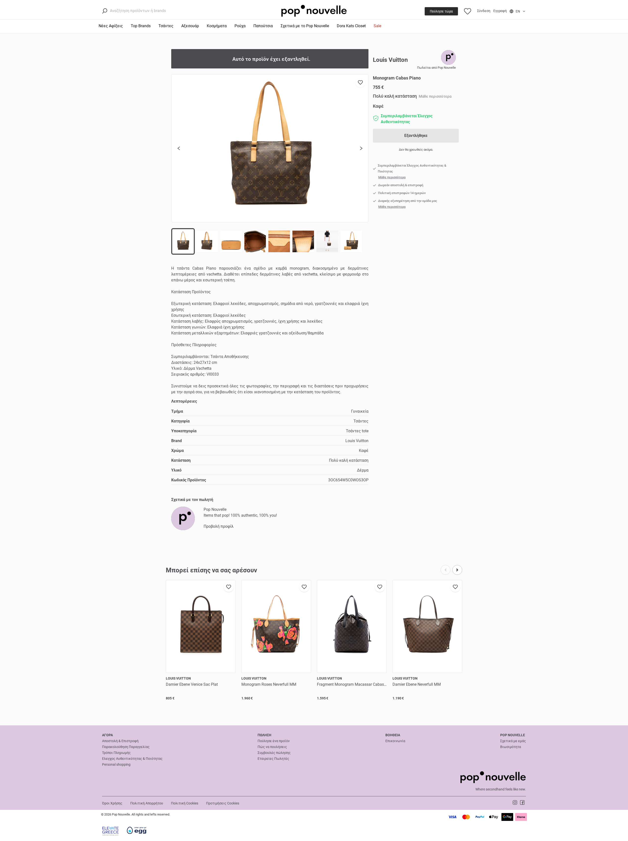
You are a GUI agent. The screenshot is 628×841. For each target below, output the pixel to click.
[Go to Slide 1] (183, 241)
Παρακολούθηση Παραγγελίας (126, 747)
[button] (269, 148)
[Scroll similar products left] (445, 570)
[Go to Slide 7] (327, 241)
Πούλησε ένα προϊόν (274, 741)
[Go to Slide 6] (303, 241)
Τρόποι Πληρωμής (116, 753)
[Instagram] (515, 802)
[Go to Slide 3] (231, 241)
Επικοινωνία (395, 741)
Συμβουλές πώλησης (274, 753)
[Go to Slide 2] (207, 241)
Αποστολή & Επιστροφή (120, 741)
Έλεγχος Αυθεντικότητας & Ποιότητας (132, 759)
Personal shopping (116, 764)
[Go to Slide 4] (255, 241)
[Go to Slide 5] (279, 241)
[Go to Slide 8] (351, 241)
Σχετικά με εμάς (513, 741)
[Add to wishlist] (360, 82)
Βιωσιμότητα (510, 747)
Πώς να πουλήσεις (272, 747)
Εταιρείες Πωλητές (273, 759)
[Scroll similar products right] (457, 570)
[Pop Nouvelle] (183, 518)
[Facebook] (522, 802)
